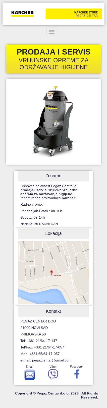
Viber (53, 366)
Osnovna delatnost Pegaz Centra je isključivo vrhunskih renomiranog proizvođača (49, 192)
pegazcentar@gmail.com (51, 360)
